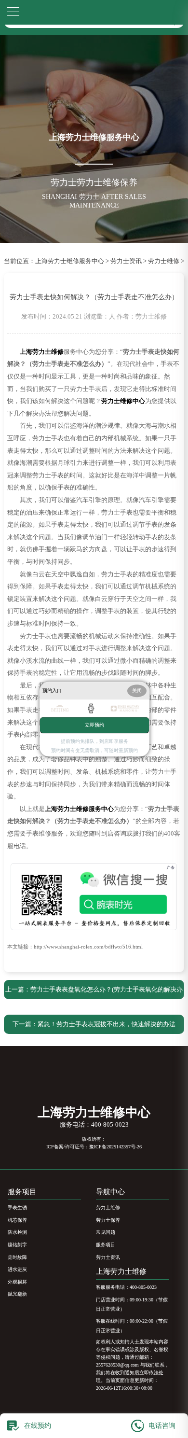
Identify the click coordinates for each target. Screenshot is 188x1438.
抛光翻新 (17, 1294)
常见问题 (105, 1232)
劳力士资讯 (126, 261)
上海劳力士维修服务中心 (69, 261)
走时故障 (17, 1257)
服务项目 (105, 1244)
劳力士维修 (163, 261)
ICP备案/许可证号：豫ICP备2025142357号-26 (94, 1146)
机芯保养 (17, 1220)
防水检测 (17, 1232)
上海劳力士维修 (121, 1271)
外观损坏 (17, 1281)
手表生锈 (17, 1207)
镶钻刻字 (17, 1244)
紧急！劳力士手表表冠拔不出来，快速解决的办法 (106, 1024)
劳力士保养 (108, 1220)
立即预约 (94, 724)
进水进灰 (17, 1269)
